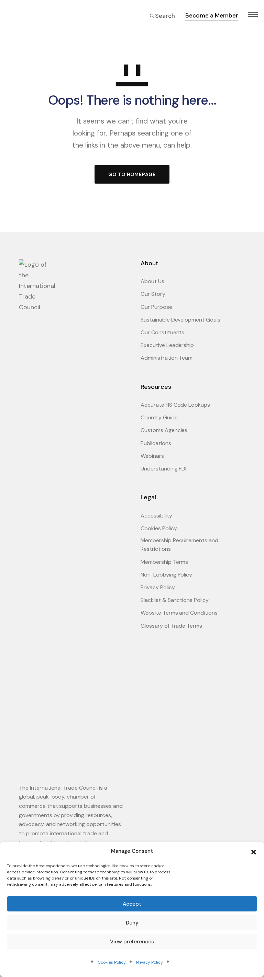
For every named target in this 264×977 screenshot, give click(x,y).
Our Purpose (156, 307)
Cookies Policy (111, 962)
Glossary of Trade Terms (171, 625)
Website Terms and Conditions (179, 612)
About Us (152, 281)
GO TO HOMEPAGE (132, 174)
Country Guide (159, 417)
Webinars (152, 456)
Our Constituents (162, 332)
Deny (132, 922)
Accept (132, 903)
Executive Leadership (167, 345)
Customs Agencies (164, 430)
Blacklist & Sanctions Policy (175, 600)
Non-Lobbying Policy (166, 574)
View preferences (132, 941)
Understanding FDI (163, 468)
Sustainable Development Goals (180, 319)
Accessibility (156, 515)
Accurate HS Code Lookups (175, 404)
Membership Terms (164, 562)
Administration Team (166, 357)
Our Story (153, 294)
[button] (253, 851)
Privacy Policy (149, 962)
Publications (156, 443)
